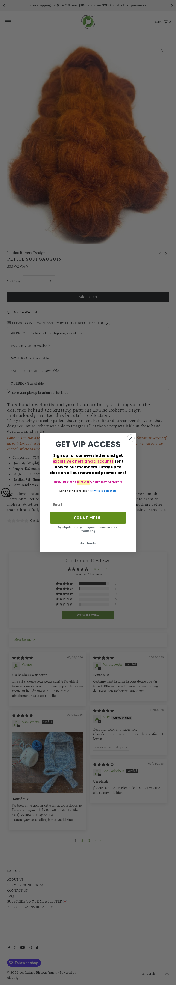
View (93, 490)
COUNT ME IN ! (88, 518)
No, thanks (88, 543)
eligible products (106, 490)
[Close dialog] (131, 438)
